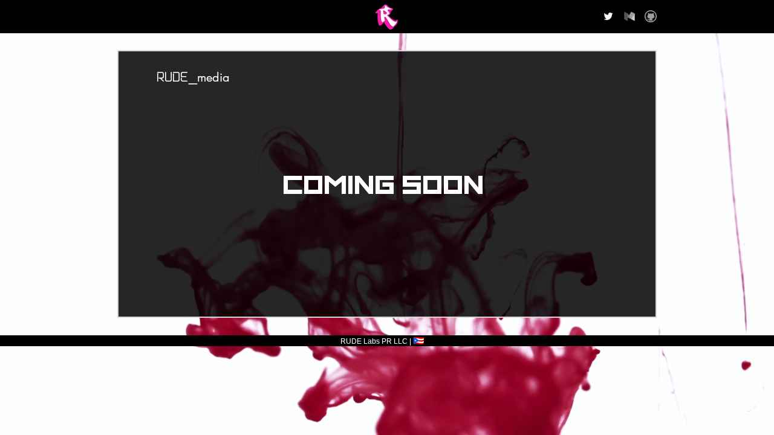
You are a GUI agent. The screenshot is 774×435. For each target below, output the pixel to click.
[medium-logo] (629, 16)
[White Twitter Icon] (608, 16)
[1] (651, 16)
